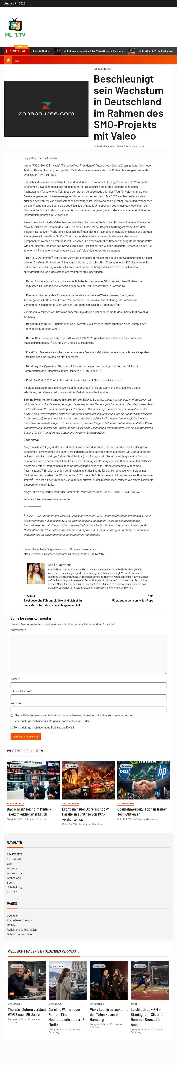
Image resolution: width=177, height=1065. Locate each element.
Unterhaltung (14, 887)
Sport (10, 882)
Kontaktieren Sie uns (19, 920)
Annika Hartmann (105, 146)
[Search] (169, 60)
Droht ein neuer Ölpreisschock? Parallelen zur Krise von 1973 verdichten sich (85, 814)
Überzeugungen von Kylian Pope (132, 598)
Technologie (14, 878)
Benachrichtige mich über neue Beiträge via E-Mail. (43, 727)
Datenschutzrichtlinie (19, 934)
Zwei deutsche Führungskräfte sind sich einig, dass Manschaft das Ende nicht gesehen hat (53, 600)
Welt (9, 863)
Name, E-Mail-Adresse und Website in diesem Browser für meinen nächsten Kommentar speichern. (74, 715)
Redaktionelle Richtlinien (22, 929)
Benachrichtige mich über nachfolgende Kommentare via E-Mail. (51, 721)
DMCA (11, 925)
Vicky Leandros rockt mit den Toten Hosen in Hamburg (76, 51)
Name (15, 679)
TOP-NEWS (14, 859)
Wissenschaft (15, 873)
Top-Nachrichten (102, 69)
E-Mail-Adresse (21, 691)
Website (16, 703)
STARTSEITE (14, 854)
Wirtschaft (13, 868)
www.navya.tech (62, 499)
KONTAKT (13, 892)
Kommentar (18, 630)
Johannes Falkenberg (37, 819)
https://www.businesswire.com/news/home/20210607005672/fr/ (64, 554)
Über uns (12, 915)
